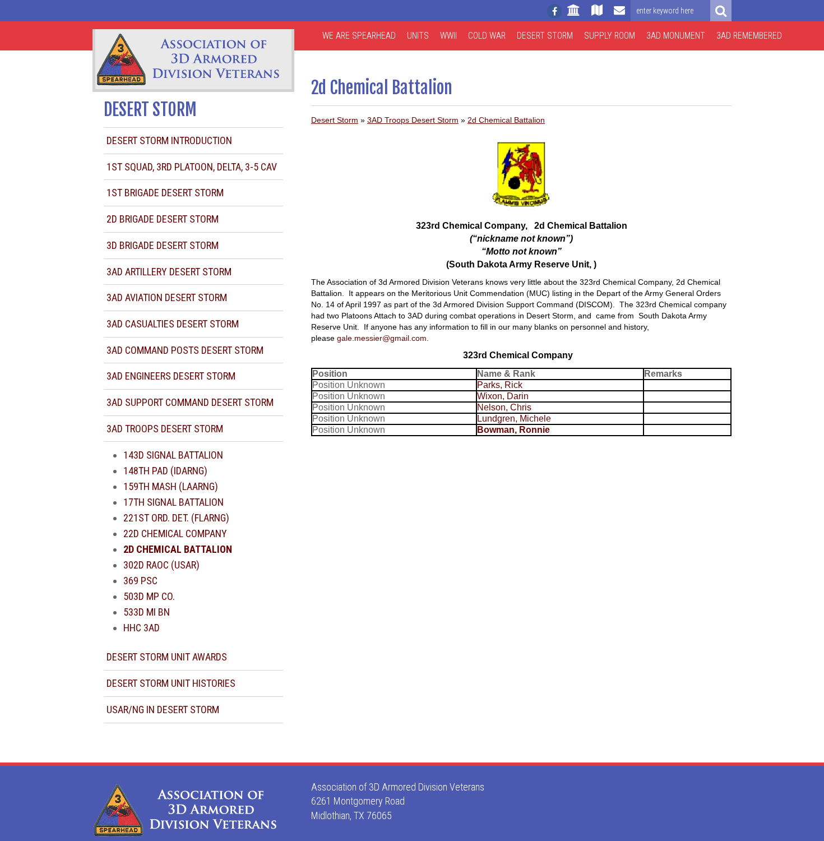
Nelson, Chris (504, 407)
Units (418, 35)
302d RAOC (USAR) (161, 565)
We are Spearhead (359, 35)
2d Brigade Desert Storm (163, 219)
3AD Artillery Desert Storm (169, 272)
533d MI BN (146, 612)
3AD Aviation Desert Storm (167, 297)
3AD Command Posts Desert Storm (185, 350)
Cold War (487, 35)
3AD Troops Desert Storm (165, 429)
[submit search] (721, 10)
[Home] (574, 15)
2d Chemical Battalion (506, 119)
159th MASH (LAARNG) (170, 486)
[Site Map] (597, 15)
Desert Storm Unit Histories (171, 683)
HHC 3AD (141, 628)
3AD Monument (675, 35)
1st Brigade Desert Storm (165, 192)
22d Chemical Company (175, 533)
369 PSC (140, 580)
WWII (448, 35)
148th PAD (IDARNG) (165, 471)
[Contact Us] (619, 15)
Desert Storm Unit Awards (167, 657)
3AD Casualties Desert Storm (173, 324)
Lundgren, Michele (514, 418)
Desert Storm (545, 35)
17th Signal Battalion (173, 502)
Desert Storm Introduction (169, 140)
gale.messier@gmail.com (382, 338)
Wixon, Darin (503, 396)
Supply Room (609, 35)
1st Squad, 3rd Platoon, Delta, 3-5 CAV (192, 167)
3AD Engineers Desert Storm (171, 376)
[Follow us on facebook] (554, 11)
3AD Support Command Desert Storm (190, 402)
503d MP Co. (149, 596)
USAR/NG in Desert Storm (163, 709)
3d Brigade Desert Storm (163, 245)
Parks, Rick (499, 385)
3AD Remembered (749, 35)
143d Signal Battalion (173, 455)
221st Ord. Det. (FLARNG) (176, 518)
